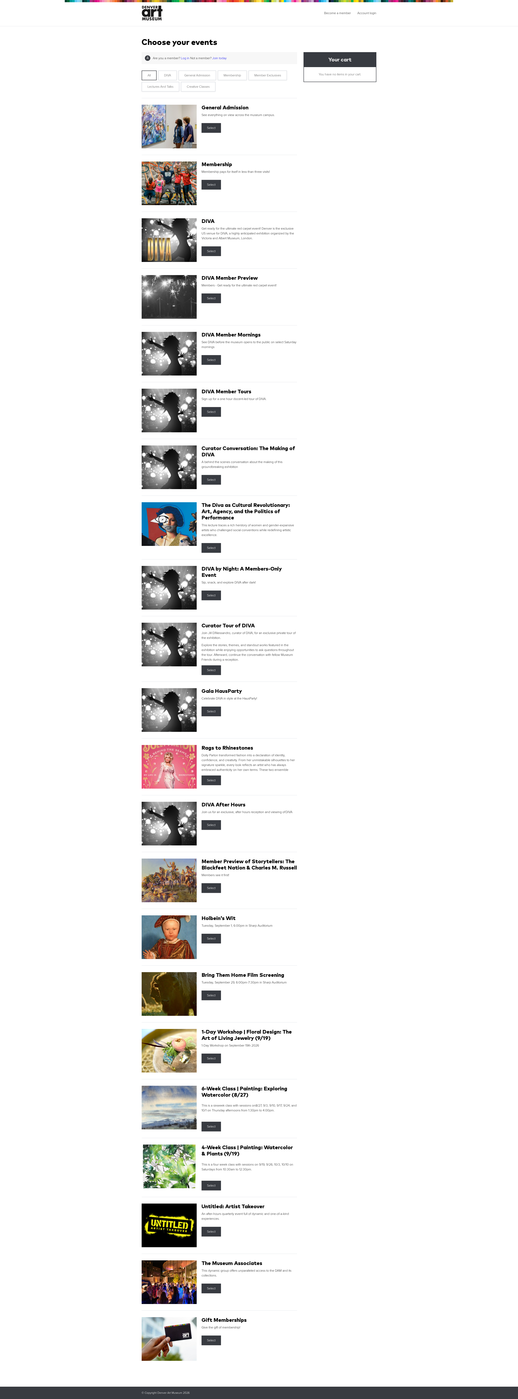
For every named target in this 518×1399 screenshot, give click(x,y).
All (149, 75)
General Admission (197, 75)
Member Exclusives (267, 75)
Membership (232, 75)
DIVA (167, 75)
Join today (219, 58)
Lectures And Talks (160, 87)
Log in (185, 58)
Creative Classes (198, 87)
